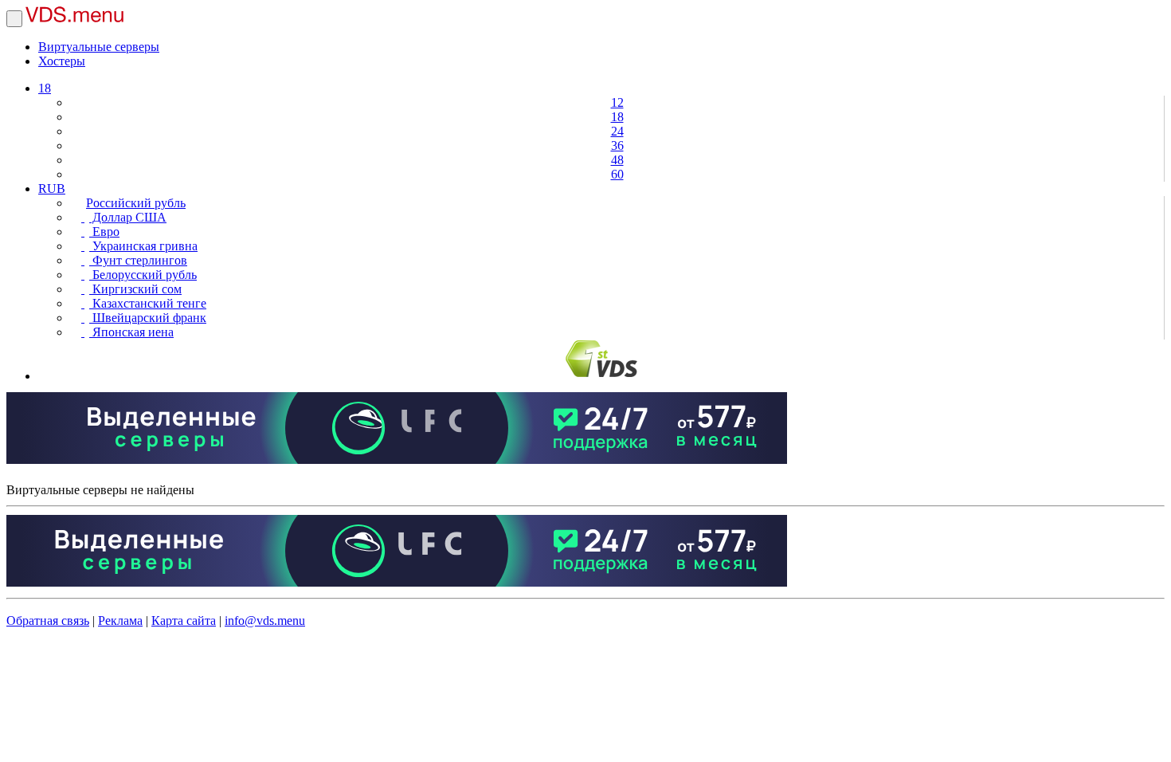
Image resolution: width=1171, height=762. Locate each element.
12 (617, 102)
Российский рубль (136, 203)
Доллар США (127, 217)
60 (617, 174)
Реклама (120, 620)
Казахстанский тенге (147, 303)
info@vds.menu (265, 620)
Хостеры (61, 61)
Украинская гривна (143, 246)
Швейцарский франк (147, 317)
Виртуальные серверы (98, 46)
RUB (51, 188)
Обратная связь (47, 620)
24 (617, 131)
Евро (104, 231)
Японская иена (131, 332)
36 (617, 145)
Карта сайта (183, 620)
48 (617, 160)
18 (44, 88)
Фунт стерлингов (138, 260)
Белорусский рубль (143, 274)
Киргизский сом (135, 289)
